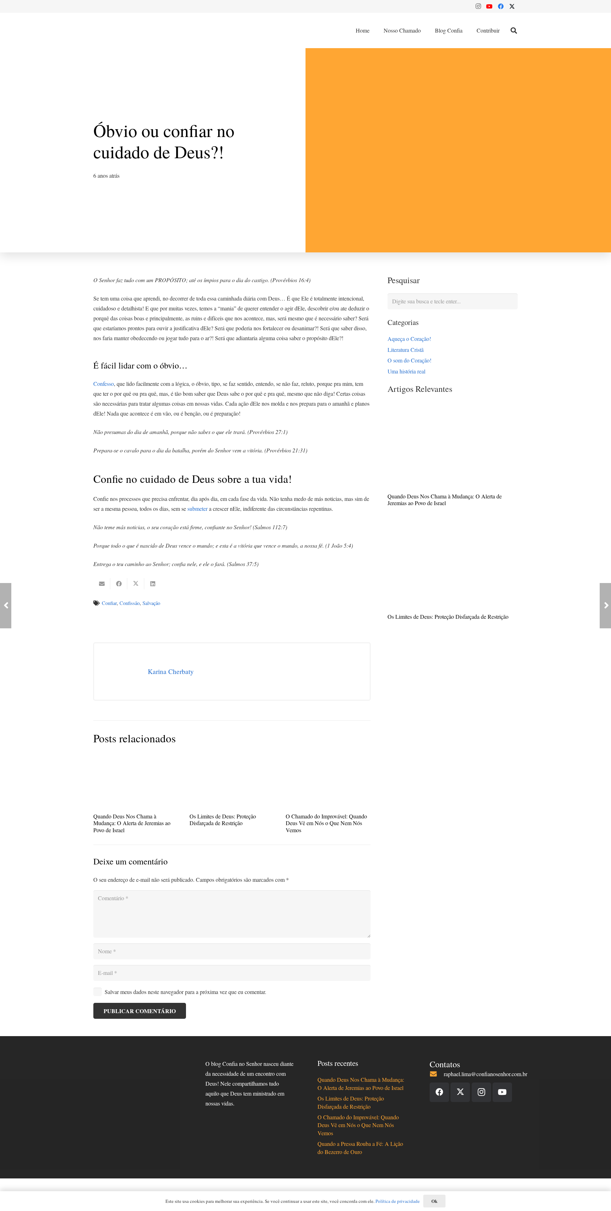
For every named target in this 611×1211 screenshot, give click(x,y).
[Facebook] (500, 6)
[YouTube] (489, 6)
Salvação (151, 603)
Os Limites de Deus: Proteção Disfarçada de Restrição (448, 616)
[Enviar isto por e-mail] (101, 583)
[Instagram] (478, 6)
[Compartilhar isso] (118, 583)
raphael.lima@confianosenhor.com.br (485, 1074)
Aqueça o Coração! (409, 338)
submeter (197, 508)
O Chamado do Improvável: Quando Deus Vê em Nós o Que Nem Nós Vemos (326, 822)
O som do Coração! (409, 360)
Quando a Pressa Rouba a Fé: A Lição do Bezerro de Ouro (360, 1147)
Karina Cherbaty (171, 671)
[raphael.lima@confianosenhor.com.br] (437, 1073)
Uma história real (406, 371)
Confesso (103, 383)
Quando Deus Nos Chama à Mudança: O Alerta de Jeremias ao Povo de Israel (445, 499)
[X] (512, 6)
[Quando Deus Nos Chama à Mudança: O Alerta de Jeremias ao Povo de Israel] (453, 446)
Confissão (130, 603)
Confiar (109, 603)
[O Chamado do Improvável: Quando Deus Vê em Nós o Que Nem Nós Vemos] (328, 781)
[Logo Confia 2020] (124, 30)
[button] (514, 30)
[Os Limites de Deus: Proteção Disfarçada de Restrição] (453, 566)
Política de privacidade (398, 1201)
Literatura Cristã (406, 349)
